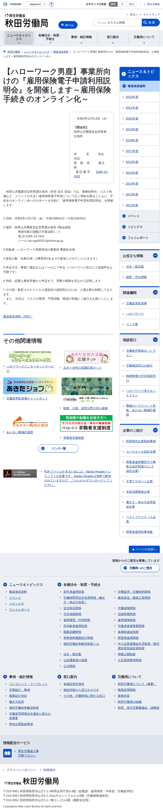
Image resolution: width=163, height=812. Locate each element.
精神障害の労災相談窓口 (141, 378)
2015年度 (132, 172)
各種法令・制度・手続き (82, 584)
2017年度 (132, 151)
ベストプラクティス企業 (141, 519)
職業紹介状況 (18, 696)
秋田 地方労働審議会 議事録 (138, 707)
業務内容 (124, 696)
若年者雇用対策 (73, 591)
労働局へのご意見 (140, 568)
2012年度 (132, 205)
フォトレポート (138, 237)
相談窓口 (129, 340)
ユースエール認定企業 (141, 451)
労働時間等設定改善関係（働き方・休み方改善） (84, 600)
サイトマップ (151, 14)
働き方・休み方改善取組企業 (141, 504)
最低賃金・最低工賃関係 (134, 597)
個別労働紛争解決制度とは (81, 643)
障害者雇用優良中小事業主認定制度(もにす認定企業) (141, 466)
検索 (152, 22)
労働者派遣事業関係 (131, 626)
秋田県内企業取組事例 (141, 441)
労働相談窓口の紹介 (139, 365)
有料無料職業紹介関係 (78, 638)
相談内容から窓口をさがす (81, 690)
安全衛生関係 (72, 608)
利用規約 (49, 770)
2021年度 (132, 107)
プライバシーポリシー (21, 770)
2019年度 (132, 129)
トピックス (135, 227)
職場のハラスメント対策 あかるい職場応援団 (141, 410)
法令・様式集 (135, 266)
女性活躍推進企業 (138, 491)
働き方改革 (16, 701)
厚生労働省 (153, 4)
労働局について (130, 677)
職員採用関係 (127, 690)
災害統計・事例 (19, 690)
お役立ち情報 (133, 256)
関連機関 (129, 293)
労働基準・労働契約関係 (134, 591)
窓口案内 (70, 677)
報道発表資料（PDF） (18, 316)
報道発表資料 (137, 86)
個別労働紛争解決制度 (24, 707)
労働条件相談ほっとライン (141, 353)
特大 (131, 4)
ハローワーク (135, 313)
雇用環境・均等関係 (76, 620)
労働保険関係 (127, 608)
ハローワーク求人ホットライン (141, 393)
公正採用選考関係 (130, 660)
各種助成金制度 (128, 632)
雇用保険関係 (127, 620)
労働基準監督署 (136, 303)
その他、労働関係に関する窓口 (84, 696)
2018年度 (132, 140)
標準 (113, 4)
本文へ (134, 14)
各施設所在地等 (73, 684)
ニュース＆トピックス (141, 73)
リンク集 (132, 324)
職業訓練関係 (72, 632)
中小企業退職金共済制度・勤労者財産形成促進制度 (138, 646)
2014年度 (132, 183)
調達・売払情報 (136, 277)
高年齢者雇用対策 (75, 626)
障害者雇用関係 (128, 638)
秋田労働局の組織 (130, 701)
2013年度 (132, 194)
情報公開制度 (127, 654)
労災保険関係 (72, 614)
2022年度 (132, 97)
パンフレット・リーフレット (28, 684)
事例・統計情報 (21, 677)
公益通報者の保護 (75, 660)
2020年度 (132, 118)
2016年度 (132, 162)
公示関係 (69, 666)
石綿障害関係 (127, 614)
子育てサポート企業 (139, 481)
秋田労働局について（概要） (137, 684)
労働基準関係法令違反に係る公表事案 (30, 716)
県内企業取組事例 (21, 724)
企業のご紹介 (133, 430)
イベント (134, 216)
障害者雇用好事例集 (139, 532)
